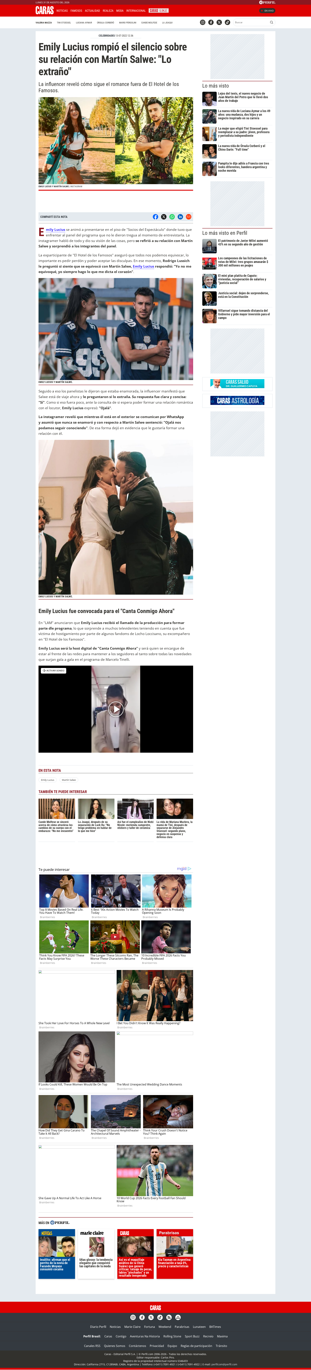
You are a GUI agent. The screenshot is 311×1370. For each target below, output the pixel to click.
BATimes (215, 1327)
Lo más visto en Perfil (224, 233)
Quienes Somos (114, 1346)
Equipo (172, 1346)
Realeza (108, 10)
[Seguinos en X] (219, 22)
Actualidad (92, 10)
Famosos (76, 10)
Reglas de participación (196, 1346)
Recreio (208, 1336)
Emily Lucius (143, 266)
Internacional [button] (136, 10)
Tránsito (221, 1346)
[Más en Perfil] (59, 1223)
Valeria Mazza (44, 22)
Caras (108, 1336)
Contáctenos (137, 1346)
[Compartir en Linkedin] (180, 216)
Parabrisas (182, 1327)
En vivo (269, 10)
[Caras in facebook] (211, 22)
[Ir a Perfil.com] (267, 3)
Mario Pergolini (127, 22)
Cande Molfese (149, 22)
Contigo (121, 1336)
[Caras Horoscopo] (237, 404)
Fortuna (149, 1327)
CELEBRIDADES (107, 35)
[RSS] (169, 1317)
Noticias (62, 10)
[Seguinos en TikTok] (227, 22)
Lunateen (199, 1327)
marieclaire (96, 1233)
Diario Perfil (98, 1327)
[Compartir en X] (163, 216)
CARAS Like (159, 10)
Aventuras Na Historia (145, 1336)
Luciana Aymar (84, 22)
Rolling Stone (172, 1336)
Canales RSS (92, 1346)
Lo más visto (215, 86)
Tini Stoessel (64, 22)
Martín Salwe (69, 779)
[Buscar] (271, 22)
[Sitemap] (178, 1317)
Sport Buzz (192, 1336)
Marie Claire (132, 1327)
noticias (57, 1233)
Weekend (165, 1327)
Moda (119, 10)
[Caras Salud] (237, 387)
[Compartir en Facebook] (155, 216)
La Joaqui (167, 22)
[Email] (188, 216)
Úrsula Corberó (105, 22)
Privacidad (157, 1346)
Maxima (222, 1336)
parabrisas (175, 1233)
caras (135, 1233)
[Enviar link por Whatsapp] (172, 216)
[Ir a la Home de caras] (45, 13)
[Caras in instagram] (202, 22)
